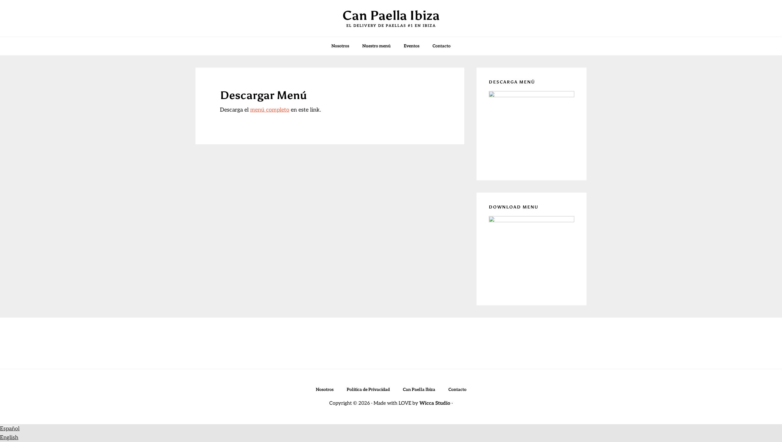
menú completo (269, 110)
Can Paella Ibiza (391, 15)
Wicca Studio (434, 403)
